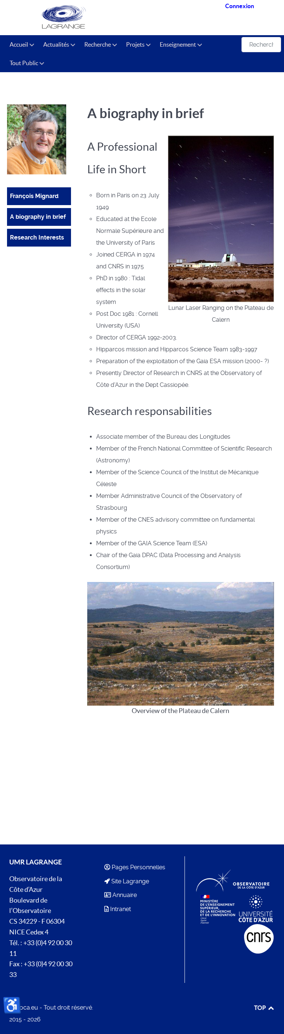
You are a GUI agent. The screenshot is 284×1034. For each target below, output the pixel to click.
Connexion (239, 6)
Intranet (120, 909)
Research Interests (37, 237)
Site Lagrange (130, 881)
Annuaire (124, 895)
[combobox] (261, 44)
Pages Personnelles (138, 867)
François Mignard (34, 196)
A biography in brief (38, 216)
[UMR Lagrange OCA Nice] (65, 17)
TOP (260, 1007)
